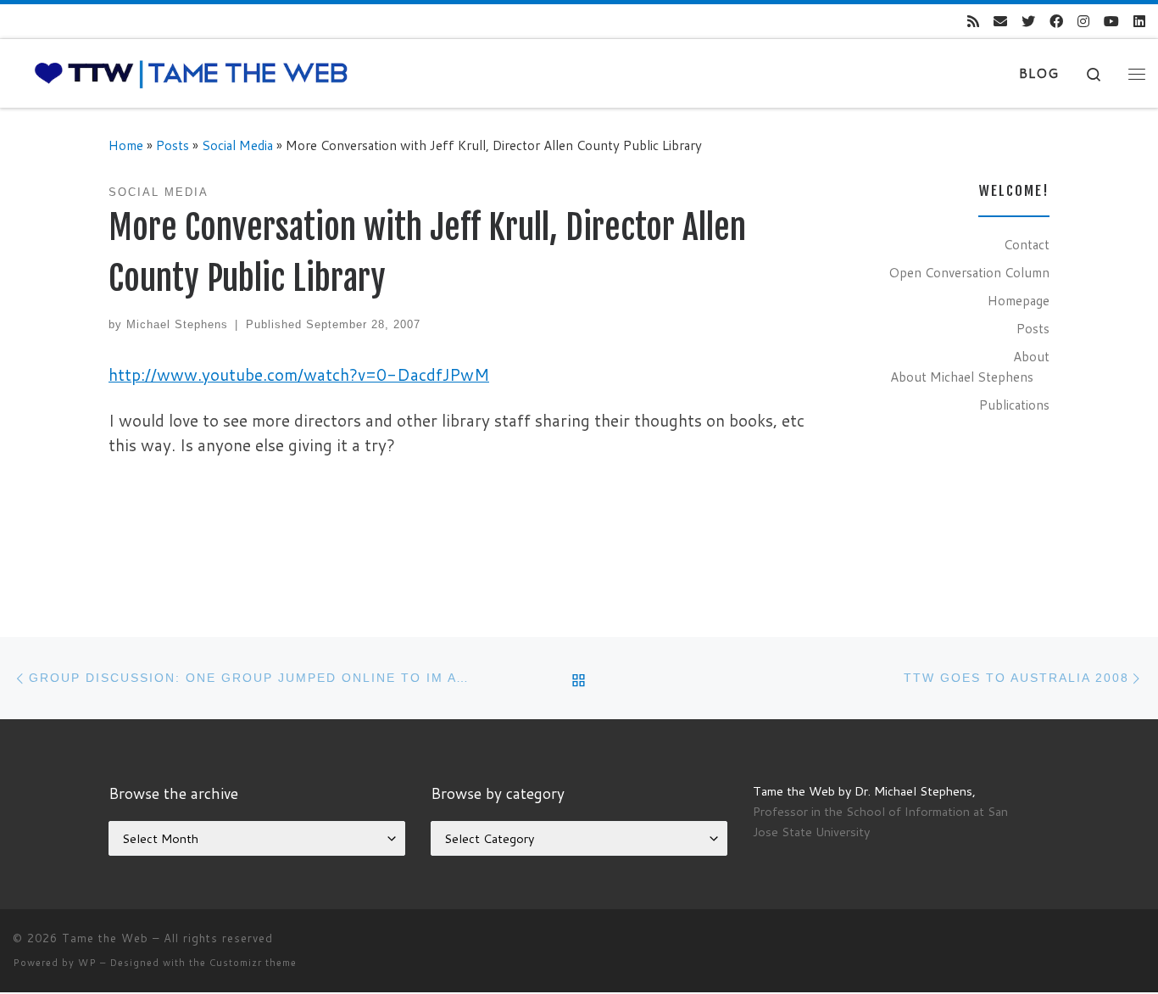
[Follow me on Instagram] (1083, 21)
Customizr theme (253, 962)
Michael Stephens (177, 324)
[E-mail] (1000, 21)
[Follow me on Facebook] (1056, 21)
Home (126, 145)
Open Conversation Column (968, 272)
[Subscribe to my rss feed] (973, 21)
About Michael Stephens (961, 376)
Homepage (1018, 300)
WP (87, 962)
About (1031, 356)
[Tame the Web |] (191, 72)
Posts (172, 145)
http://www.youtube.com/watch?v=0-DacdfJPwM (299, 374)
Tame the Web (105, 938)
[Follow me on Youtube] (1111, 21)
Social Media (237, 145)
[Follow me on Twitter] (1028, 21)
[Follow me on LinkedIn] (1139, 21)
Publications (1014, 404)
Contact (1026, 244)
